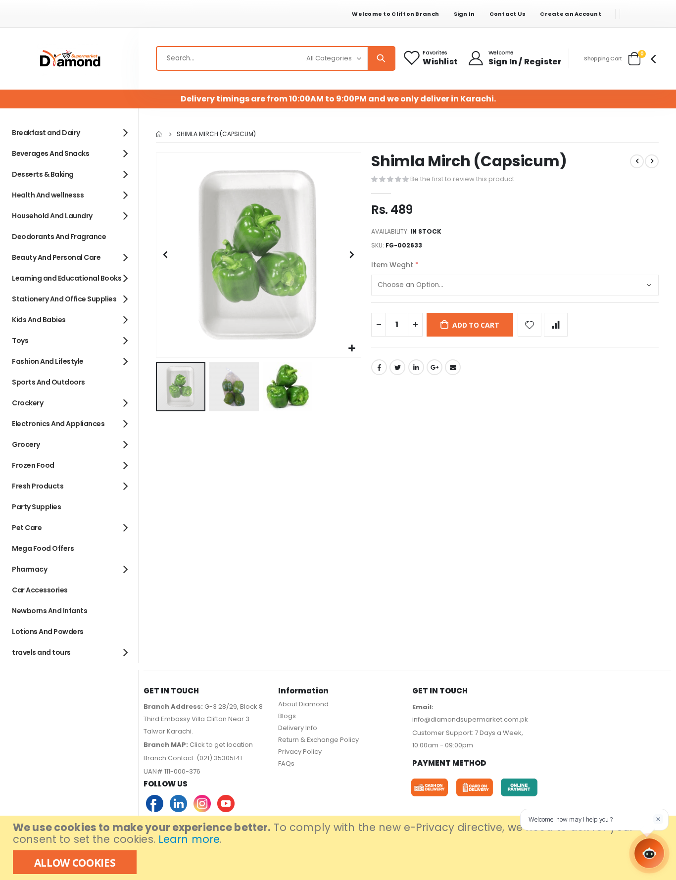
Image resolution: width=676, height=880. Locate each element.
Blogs (287, 716)
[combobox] (275, 58)
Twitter (397, 367)
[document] (339, 848)
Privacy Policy (300, 751)
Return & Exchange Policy (318, 739)
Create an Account (570, 14)
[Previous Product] (637, 161)
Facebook (379, 367)
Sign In (464, 14)
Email (453, 367)
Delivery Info (297, 728)
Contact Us (507, 14)
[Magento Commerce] (69, 59)
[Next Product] (652, 161)
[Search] (381, 58)
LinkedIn (416, 367)
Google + (434, 367)
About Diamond (303, 704)
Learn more (189, 839)
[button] (352, 348)
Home (159, 134)
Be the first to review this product (462, 179)
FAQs (286, 763)
